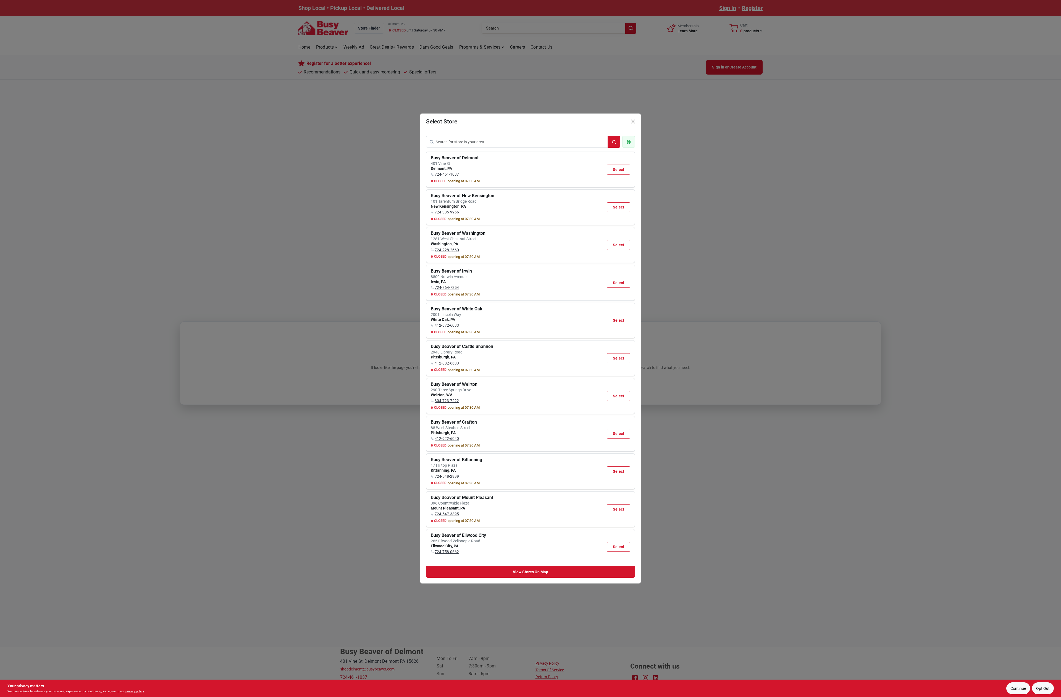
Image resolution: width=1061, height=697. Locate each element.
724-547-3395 (447, 514)
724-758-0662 (447, 552)
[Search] (614, 142)
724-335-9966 (447, 212)
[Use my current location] (628, 142)
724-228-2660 (447, 250)
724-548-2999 (447, 476)
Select (618, 169)
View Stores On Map (530, 572)
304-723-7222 (447, 400)
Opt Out (1043, 688)
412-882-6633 (447, 363)
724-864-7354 (447, 287)
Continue (1018, 688)
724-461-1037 (447, 174)
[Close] (633, 121)
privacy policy (134, 691)
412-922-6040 (447, 438)
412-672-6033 (447, 325)
